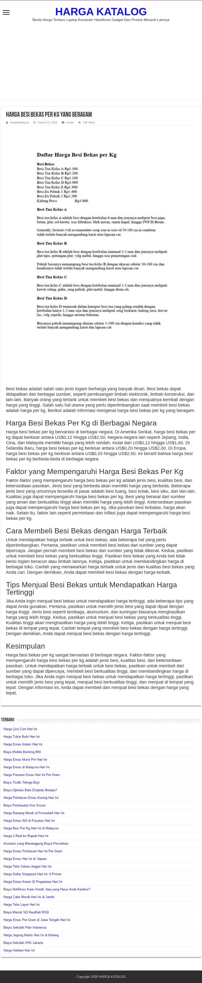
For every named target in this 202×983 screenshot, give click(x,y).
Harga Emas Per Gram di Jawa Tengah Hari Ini (36, 920)
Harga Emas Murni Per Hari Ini (25, 759)
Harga (70, 122)
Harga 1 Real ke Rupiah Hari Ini (25, 836)
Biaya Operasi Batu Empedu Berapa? (30, 790)
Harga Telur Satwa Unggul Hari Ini (27, 866)
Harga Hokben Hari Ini (19, 950)
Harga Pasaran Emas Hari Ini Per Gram (31, 775)
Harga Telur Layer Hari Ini (21, 904)
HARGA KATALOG (101, 11)
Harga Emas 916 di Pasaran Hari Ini (29, 820)
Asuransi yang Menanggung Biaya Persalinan (35, 843)
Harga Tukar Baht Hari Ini (21, 736)
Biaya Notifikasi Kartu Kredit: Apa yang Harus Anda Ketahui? (46, 889)
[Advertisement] (101, 58)
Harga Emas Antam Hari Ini (22, 744)
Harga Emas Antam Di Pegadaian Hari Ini (32, 882)
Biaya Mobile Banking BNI (22, 752)
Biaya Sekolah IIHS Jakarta (23, 943)
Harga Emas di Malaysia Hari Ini (26, 767)
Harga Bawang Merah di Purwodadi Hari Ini (33, 813)
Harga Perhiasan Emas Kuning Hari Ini (30, 798)
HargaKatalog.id (19, 122)
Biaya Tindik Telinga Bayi (21, 782)
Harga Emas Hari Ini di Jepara (24, 859)
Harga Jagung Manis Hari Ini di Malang (31, 935)
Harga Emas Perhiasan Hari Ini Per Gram (32, 851)
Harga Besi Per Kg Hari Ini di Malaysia (30, 828)
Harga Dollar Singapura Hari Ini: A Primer (32, 874)
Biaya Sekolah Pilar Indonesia (24, 927)
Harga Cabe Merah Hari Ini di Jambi (28, 897)
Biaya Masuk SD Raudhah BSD (26, 912)
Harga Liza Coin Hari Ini (20, 729)
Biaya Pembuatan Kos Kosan (24, 805)
